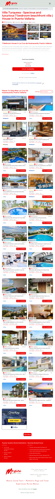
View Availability (21, 118)
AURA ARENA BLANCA (8, 139)
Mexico (21, 8)
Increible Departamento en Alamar (11, 348)
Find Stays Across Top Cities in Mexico (39, 470)
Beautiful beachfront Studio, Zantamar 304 (39, 139)
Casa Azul (31, 191)
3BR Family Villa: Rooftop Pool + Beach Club (39, 269)
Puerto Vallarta (32, 8)
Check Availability (28, 69)
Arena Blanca (11, 142)
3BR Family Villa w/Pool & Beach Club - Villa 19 (13, 400)
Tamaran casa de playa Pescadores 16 (12, 113)
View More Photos (8, 38)
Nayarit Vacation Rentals (8, 453)
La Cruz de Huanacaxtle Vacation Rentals (9, 449)
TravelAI (34, 489)
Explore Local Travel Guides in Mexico (39, 475)
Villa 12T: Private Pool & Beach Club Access (39, 374)
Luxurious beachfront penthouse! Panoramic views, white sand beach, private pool (39, 450)
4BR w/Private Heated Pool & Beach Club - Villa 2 (14, 374)
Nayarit (25, 8)
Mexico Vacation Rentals (8, 457)
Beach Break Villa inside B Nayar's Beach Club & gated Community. (40, 458)
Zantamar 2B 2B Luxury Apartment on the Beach (40, 165)
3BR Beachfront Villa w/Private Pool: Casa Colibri (14, 217)
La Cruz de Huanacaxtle (42, 8)
